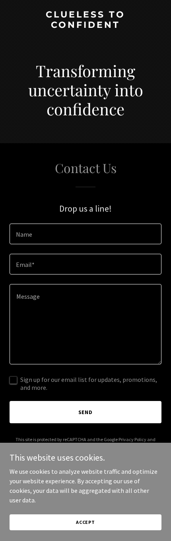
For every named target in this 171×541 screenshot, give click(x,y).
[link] (85, 25)
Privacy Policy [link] (132, 439)
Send (85, 412)
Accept (85, 522)
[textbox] (85, 234)
